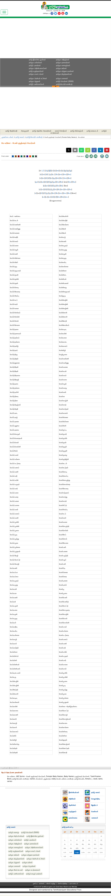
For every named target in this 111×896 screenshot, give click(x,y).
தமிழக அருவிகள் (29, 866)
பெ (56, 189)
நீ (52, 186)
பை (62, 189)
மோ (69, 193)
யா (43, 197)
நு (55, 186)
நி (49, 186)
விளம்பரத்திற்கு (62, 883)
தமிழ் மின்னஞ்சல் (76, 131)
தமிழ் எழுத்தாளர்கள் (36, 71)
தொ (69, 182)
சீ (48, 178)
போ (70, 189)
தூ (54, 182)
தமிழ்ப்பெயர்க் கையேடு (64, 84)
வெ (59, 197)
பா (42, 189)
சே (61, 178)
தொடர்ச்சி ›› (14, 768)
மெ (53, 193)
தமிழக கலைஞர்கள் (63, 65)
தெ (58, 182)
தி (45, 182)
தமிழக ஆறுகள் (34, 81)
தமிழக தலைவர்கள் (63, 63)
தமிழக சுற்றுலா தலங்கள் (65, 71)
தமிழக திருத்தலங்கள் (64, 74)
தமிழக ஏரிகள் (27, 862)
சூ (54, 178)
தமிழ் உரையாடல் (92, 131)
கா (44, 174)
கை (60, 174)
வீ (55, 197)
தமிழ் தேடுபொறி (11, 131)
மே (57, 193)
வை (66, 197)
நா (47, 186)
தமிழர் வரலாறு (14, 832)
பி (45, 189)
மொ (64, 193)
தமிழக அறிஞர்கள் (62, 60)
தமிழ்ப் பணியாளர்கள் (36, 84)
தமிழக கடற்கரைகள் (32, 870)
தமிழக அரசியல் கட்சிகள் (38, 78)
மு (47, 193)
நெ (58, 186)
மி (41, 193)
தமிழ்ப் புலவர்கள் (35, 65)
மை (60, 193)
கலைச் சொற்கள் (61, 131)
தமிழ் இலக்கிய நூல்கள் (37, 60)
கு (50, 174)
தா (43, 182)
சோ (69, 178)
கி (47, 174)
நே (62, 186)
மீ (44, 193)
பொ (66, 189)
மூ (50, 193)
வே (62, 197)
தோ (74, 182)
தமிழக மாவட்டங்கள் (36, 74)
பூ (52, 189)
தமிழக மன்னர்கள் (35, 63)
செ (58, 178)
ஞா (36, 182)
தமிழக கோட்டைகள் (16, 870)
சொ (65, 178)
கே (57, 174)
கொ (64, 174)
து (51, 182)
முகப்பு (35, 883)
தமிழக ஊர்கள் (61, 68)
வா (49, 197)
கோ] (69, 174)
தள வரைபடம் (74, 883)
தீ (48, 182)
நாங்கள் (41, 883)
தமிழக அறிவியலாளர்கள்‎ (38, 68)
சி (46, 178)
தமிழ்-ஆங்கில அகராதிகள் (41, 131)
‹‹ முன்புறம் (5, 768)
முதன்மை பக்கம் (8, 137)
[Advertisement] (55, 39)
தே (61, 182)
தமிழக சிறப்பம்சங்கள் (16, 836)
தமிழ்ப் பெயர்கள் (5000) (65, 81)
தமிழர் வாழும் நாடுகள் (34, 874)
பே (59, 189)
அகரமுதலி (25, 131)
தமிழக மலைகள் (62, 78)
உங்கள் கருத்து (50, 883)
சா (43, 178)
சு (51, 178)
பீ (47, 189)
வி (53, 197)
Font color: (5, 156)
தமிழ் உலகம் (19, 137)
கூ (53, 174)
